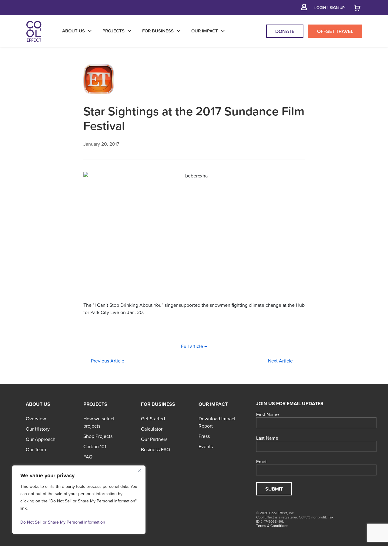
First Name (267, 414)
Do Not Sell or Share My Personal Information (62, 522)
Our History (38, 428)
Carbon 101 (94, 446)
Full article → (194, 346)
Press (204, 436)
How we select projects (99, 422)
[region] (79, 499)
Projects (95, 404)
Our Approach (40, 439)
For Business (158, 404)
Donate (284, 31)
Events (206, 446)
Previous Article (107, 360)
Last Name (267, 438)
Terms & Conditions (272, 525)
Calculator (151, 428)
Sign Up (337, 8)
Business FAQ (155, 449)
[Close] (139, 470)
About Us (38, 404)
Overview (36, 418)
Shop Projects (97, 436)
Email (262, 461)
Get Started (153, 418)
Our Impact (213, 404)
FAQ (87, 456)
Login (320, 8)
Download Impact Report (217, 422)
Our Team (36, 449)
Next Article (280, 360)
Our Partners (154, 439)
